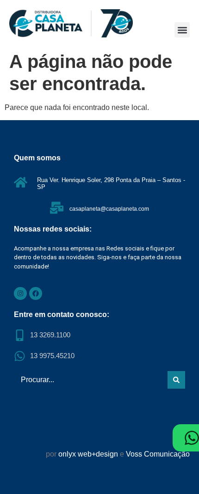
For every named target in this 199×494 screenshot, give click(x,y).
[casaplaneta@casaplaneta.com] (56, 207)
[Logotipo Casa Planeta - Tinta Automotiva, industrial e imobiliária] (71, 23)
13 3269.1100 (50, 335)
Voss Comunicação (158, 454)
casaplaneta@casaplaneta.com (109, 209)
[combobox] (89, 380)
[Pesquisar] (176, 380)
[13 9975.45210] (19, 356)
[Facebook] (35, 293)
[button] (182, 29)
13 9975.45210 (52, 356)
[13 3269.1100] (19, 335)
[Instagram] (20, 293)
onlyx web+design (88, 454)
